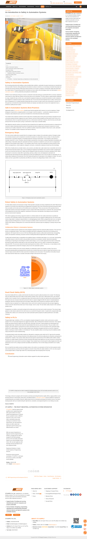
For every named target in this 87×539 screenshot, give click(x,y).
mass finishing (75, 72)
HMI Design (78, 66)
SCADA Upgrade (69, 80)
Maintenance (75, 70)
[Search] (81, 7)
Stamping (76, 82)
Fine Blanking (68, 64)
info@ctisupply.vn (16, 463)
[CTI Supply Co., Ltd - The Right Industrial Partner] (11, 2)
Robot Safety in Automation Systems (13, 71)
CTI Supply (69, 491)
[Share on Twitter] (31, 471)
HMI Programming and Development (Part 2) (17, 477)
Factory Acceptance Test (70, 62)
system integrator (73, 84)
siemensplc (75, 80)
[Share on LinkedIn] (38, 471)
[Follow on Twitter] (76, 495)
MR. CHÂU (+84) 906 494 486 (57, 3)
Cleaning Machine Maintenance (71, 53)
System (67, 84)
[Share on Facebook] (29, 471)
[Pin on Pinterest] (36, 471)
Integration (77, 68)
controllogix (74, 56)
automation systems (19, 110)
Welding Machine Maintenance (71, 93)
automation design (69, 47)
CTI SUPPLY (9, 409)
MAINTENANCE (30, 6)
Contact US (48, 6)
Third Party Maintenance (70, 87)
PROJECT (37, 6)
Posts (6, 10)
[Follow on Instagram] (73, 495)
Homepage (8, 6)
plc (66, 74)
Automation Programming (72, 102)
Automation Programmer (70, 49)
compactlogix (68, 56)
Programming (22, 6)
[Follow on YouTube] (80, 495)
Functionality (74, 64)
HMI (74, 66)
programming (78, 76)
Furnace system (69, 66)
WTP (72, 95)
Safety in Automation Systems (12, 67)
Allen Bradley (72, 45)
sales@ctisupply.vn (68, 3)
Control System (69, 58)
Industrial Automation (70, 68)
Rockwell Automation (70, 78)
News (42, 6)
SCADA (76, 78)
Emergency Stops (9, 70)
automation (78, 45)
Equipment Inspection (70, 60)
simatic (67, 82)
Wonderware (68, 95)
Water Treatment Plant (70, 91)
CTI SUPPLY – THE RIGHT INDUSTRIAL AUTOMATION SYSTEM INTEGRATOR (22, 79)
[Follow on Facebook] (71, 495)
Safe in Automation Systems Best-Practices (14, 68)
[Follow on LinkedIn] (78, 495)
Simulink (71, 82)
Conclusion (8, 77)
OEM (80, 72)
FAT (77, 62)
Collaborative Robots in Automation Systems (15, 73)
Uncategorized (69, 110)
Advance (67, 45)
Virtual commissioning (70, 89)
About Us (15, 6)
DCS (74, 58)
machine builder (69, 70)
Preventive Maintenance (70, 76)
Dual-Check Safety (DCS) (11, 74)
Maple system (68, 72)
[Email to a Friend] (33, 471)
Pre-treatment (70, 74)
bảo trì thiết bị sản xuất (70, 51)
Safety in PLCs (9, 76)
